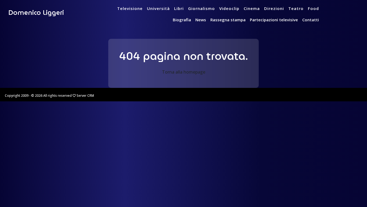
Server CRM (85, 95)
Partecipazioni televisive (274, 19)
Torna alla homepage (183, 72)
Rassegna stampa (228, 19)
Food (313, 8)
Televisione (130, 8)
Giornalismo (201, 8)
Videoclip (229, 8)
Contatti (310, 19)
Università (158, 8)
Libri (179, 8)
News (200, 19)
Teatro (296, 8)
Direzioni (274, 8)
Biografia (182, 19)
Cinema (252, 8)
